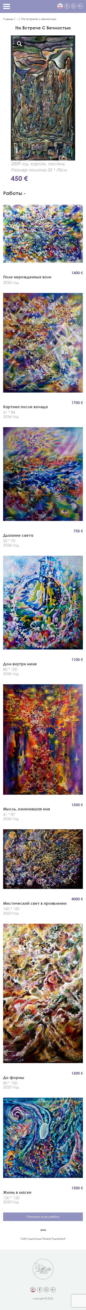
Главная (8, 19)
